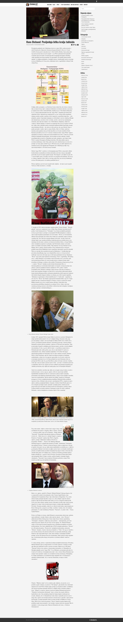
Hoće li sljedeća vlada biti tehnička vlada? (87, 24)
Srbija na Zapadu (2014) (87, 65)
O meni (81, 4)
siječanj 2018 (84, 112)
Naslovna (49, 4)
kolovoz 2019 (84, 75)
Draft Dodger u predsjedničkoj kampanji (88, 30)
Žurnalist (32, 620)
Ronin (82, 61)
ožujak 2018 (84, 108)
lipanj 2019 (83, 79)
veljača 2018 (84, 110)
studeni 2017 (84, 114)
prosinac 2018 (84, 91)
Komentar (83, 48)
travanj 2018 (84, 106)
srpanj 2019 (84, 77)
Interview (83, 46)
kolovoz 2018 (84, 98)
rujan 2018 (83, 96)
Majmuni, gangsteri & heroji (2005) (87, 53)
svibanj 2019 (84, 81)
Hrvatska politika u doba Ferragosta (87, 16)
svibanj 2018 (84, 104)
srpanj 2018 (84, 100)
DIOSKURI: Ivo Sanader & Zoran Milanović (87, 41)
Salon (82, 63)
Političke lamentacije (86, 59)
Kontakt (86, 4)
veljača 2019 (84, 87)
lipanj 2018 (83, 102)
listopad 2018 (84, 95)
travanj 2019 (84, 83)
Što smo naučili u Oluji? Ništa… (88, 27)
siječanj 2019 (84, 89)
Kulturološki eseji (85, 50)
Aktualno (83, 39)
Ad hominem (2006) (39, 44)
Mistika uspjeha (75, 4)
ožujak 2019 (84, 85)
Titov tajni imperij (65, 4)
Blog (54, 4)
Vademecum (84, 69)
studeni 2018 (84, 93)
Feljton (83, 44)
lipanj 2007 (83, 116)
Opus (58, 4)
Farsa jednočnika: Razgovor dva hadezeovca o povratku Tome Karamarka (88, 20)
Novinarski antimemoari (86, 57)
